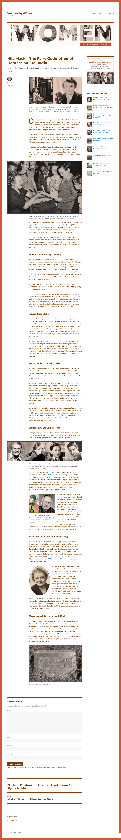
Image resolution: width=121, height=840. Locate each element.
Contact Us (110, 13)
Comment (11, 710)
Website (10, 754)
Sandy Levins (11, 82)
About (101, 13)
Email (10, 746)
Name (9, 737)
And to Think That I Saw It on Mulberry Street (55, 559)
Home (94, 13)
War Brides (32, 279)
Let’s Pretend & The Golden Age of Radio (59, 475)
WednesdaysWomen (20, 13)
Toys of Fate (44, 279)
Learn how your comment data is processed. (50, 767)
